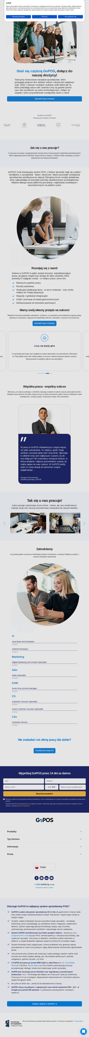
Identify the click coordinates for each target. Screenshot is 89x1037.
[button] (83, 1031)
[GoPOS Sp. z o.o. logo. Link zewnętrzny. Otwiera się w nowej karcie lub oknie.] (8, 3)
